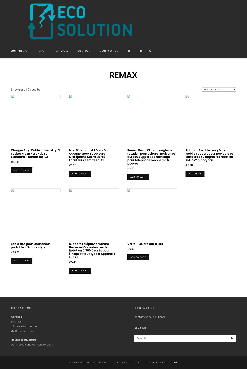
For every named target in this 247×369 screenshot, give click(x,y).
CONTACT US (109, 51)
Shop (42, 51)
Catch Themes (169, 362)
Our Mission (20, 51)
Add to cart (21, 170)
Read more (195, 173)
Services (62, 51)
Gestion (84, 51)
